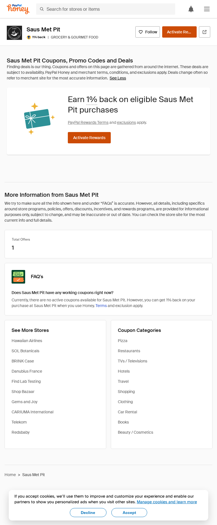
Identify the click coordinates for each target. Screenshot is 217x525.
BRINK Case (23, 361)
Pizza (122, 340)
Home (10, 474)
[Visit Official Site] (204, 32)
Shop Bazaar (23, 391)
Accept (129, 512)
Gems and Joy (25, 401)
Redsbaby (21, 432)
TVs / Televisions (132, 361)
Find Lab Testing (26, 381)
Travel (123, 381)
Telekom (19, 422)
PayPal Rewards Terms (88, 122)
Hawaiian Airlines (27, 340)
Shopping (126, 391)
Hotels (124, 371)
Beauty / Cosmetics (135, 432)
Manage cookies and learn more (167, 501)
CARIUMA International (32, 411)
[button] (206, 9)
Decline (88, 512)
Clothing (125, 401)
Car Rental (127, 411)
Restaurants (129, 350)
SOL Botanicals (25, 350)
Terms (101, 305)
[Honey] (18, 9)
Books (123, 422)
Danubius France (27, 371)
